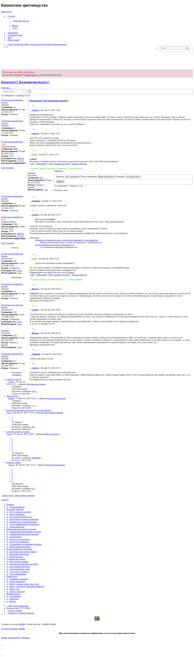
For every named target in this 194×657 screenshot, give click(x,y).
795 (14, 261)
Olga (34, 391)
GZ (33, 489)
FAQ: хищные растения (59, 164)
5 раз (19, 273)
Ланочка (31, 173)
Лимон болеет (12, 396)
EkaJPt (11, 398)
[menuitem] (20, 21)
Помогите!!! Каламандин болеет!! (25, 82)
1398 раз (20, 158)
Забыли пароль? (31, 75)
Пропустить (6, 12)
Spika (3, 144)
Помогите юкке (13, 462)
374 (41, 178)
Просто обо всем (51, 434)
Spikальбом (41, 164)
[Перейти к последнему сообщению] (37, 391)
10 (14, 107)
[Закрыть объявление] (191, 71)
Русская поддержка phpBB (13, 629)
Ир (33, 427)
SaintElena (36, 458)
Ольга (9, 413)
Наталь (4, 256)
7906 (15, 149)
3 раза (19, 270)
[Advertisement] (97, 59)
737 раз (20, 161)
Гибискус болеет (13, 379)
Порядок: (121, 176)
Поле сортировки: (89, 176)
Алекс (11, 382)
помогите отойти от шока (17, 432)
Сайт (32, 164)
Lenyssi (4, 102)
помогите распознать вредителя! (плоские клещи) (28, 410)
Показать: (60, 176)
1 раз (46, 189)
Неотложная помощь (36, 384)
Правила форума (79, 164)
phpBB (21, 624)
